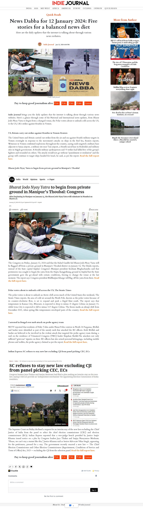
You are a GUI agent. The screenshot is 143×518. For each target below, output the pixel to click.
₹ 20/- (64, 103)
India (29, 8)
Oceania (87, 8)
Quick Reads (110, 8)
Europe (76, 8)
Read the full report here (75, 342)
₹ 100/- (79, 103)
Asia (36, 8)
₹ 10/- (57, 103)
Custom (88, 103)
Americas (66, 8)
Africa (55, 8)
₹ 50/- (71, 103)
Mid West (45, 8)
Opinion (98, 8)
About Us (56, 505)
